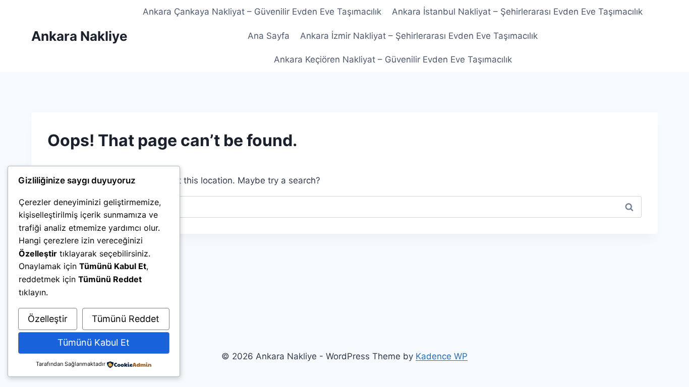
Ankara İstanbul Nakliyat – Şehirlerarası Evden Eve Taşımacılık (517, 12)
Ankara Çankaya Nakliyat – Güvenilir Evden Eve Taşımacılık (262, 12)
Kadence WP (442, 356)
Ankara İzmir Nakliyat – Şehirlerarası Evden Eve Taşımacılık (419, 36)
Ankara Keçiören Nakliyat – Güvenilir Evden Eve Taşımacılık (393, 59)
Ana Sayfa (269, 36)
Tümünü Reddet (125, 318)
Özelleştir (48, 318)
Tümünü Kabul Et (94, 342)
